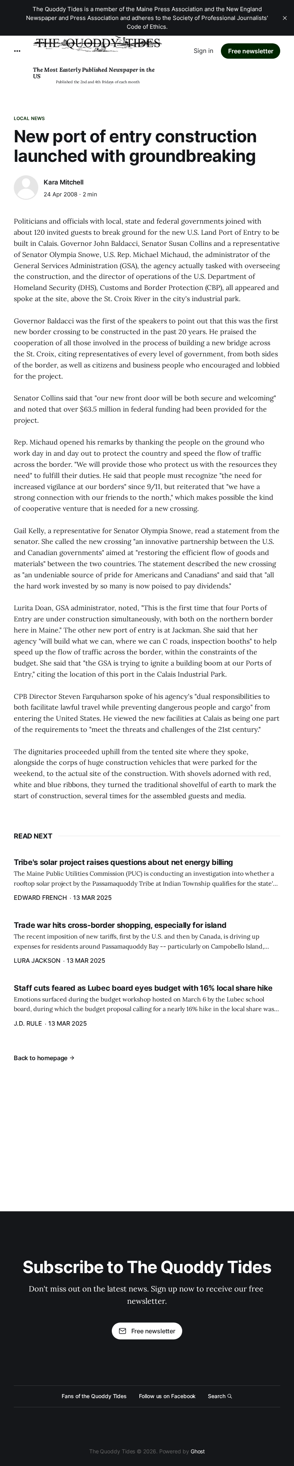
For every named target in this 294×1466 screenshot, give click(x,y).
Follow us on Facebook (167, 1396)
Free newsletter (250, 51)
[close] (285, 18)
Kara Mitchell (63, 182)
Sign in (203, 50)
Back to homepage (40, 1058)
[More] (17, 51)
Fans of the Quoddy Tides (94, 1396)
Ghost (198, 1451)
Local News (29, 118)
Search (216, 1396)
